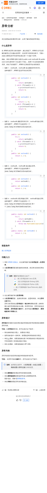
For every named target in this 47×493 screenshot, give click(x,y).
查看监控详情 (8, 20)
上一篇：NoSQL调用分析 (10, 390)
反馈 (27, 400)
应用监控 (21, 18)
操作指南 (29, 18)
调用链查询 (21, 378)
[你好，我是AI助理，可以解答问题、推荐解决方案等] (34, 8)
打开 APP (41, 3)
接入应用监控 (6, 250)
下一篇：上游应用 (39, 390)
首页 (3, 18)
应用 (35, 18)
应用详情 (16, 20)
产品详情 (22, 34)
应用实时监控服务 (12, 18)
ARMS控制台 (13, 262)
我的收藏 (39, 34)
